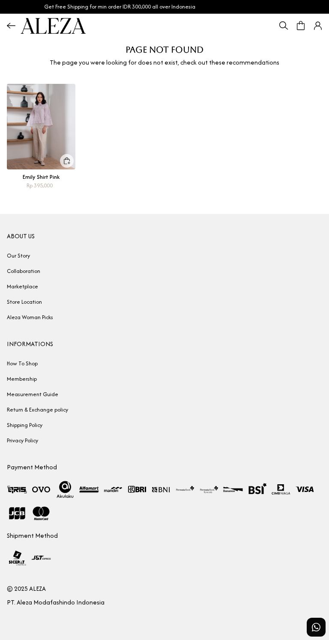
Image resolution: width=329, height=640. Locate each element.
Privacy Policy (22, 440)
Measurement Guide (32, 394)
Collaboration (23, 271)
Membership (22, 379)
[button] (318, 25)
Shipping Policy (24, 425)
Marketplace (22, 286)
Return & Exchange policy (37, 410)
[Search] (283, 25)
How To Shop (22, 363)
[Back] (11, 25)
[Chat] (316, 627)
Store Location (24, 302)
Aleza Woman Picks (30, 317)
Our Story (18, 256)
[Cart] (300, 25)
